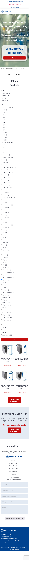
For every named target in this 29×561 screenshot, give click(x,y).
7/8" (4, 322)
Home (3, 69)
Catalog (10, 540)
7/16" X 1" (6, 315)
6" (3, 310)
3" (3, 252)
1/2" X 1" (5, 192)
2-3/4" (5, 247)
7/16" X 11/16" (7, 317)
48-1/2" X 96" (7, 295)
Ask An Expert (5, 542)
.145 (4, 120)
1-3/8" (5, 162)
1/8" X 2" (5, 227)
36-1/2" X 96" (7, 280)
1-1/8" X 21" (6, 155)
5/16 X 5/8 (6, 297)
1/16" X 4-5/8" (7, 185)
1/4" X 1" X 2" (7, 202)
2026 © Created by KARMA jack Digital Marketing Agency (14, 547)
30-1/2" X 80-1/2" (8, 272)
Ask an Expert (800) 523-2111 (14, 518)
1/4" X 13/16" (7, 207)
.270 (4, 140)
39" (4, 282)
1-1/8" (4, 152)
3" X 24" (5, 257)
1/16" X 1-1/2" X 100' (9, 167)
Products (3, 540)
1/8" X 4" (5, 235)
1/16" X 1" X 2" (7, 165)
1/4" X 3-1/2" (6, 215)
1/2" (4, 190)
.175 (4, 127)
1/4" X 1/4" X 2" (7, 205)
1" (3, 145)
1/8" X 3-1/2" (6, 232)
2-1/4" (5, 245)
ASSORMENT (7, 335)
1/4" (4, 200)
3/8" (4, 265)
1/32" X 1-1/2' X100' (8, 195)
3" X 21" (5, 255)
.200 (4, 132)
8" (3, 325)
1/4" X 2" (5, 210)
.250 (4, 137)
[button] (26, 11)
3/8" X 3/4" (6, 270)
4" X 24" (5, 290)
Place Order (18, 540)
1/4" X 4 (5, 217)
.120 (4, 115)
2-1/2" (5, 242)
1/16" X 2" (6, 175)
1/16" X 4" (6, 182)
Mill (4, 98)
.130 (4, 117)
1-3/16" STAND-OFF (8, 157)
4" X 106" (5, 285)
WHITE (5, 100)
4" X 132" (5, 287)
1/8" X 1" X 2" (7, 222)
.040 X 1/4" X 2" (7, 107)
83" (4, 327)
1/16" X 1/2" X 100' (8, 170)
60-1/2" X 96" (7, 312)
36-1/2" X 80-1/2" (8, 277)
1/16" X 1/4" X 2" (7, 172)
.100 (4, 112)
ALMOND (6, 93)
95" (4, 332)
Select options (7, 365)
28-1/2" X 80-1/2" (8, 250)
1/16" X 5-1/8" (7, 187)
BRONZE (5, 95)
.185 (4, 130)
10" (4, 237)
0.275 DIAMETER (8, 142)
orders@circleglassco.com (14, 479)
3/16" (4, 260)
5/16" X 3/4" (6, 305)
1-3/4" (5, 160)
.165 (4, 125)
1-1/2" (4, 147)
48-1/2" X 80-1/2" (8, 292)
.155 (4, 122)
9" (4, 330)
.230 (4, 135)
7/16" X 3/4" (6, 320)
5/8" (4, 307)
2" (3, 240)
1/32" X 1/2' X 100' (8, 197)
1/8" (4, 220)
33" (4, 275)
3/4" (4, 262)
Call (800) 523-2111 (14, 471)
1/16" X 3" (6, 177)
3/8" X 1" (5, 267)
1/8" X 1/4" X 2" (7, 225)
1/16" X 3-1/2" (7, 180)
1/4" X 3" (5, 212)
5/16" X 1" (6, 302)
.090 (4, 110)
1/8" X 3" (5, 230)
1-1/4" (4, 150)
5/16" (4, 300)
